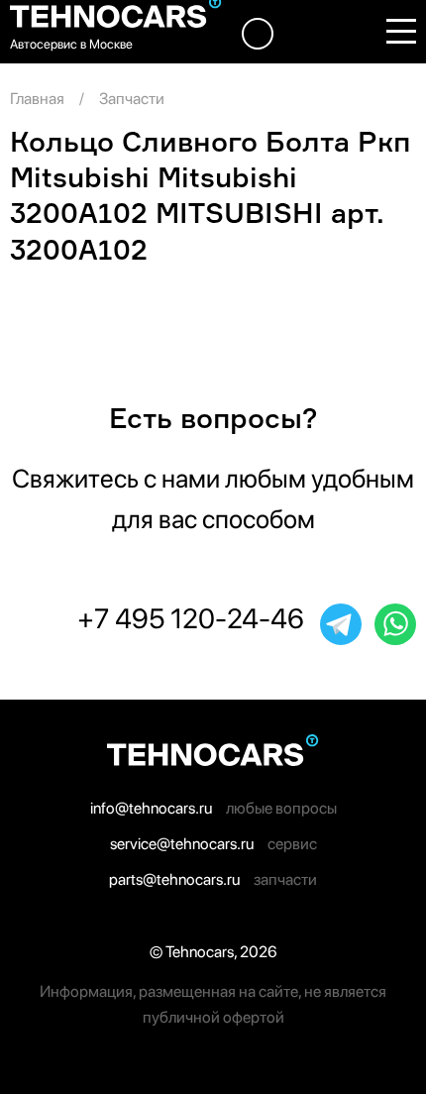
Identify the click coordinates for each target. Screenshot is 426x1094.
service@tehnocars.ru (182, 843)
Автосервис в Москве (71, 44)
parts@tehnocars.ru (174, 879)
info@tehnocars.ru (151, 808)
